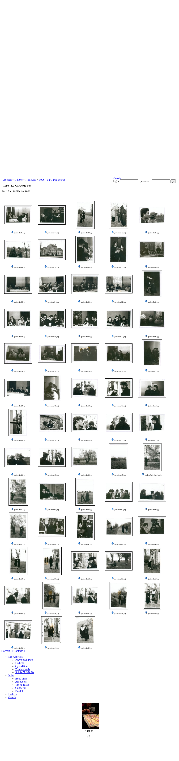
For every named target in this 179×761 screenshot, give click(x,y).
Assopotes (21, 681)
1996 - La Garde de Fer (52, 179)
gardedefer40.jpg (19, 267)
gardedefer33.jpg (86, 302)
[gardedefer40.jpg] (18, 249)
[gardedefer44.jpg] (52, 215)
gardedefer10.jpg (19, 475)
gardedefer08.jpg (86, 475)
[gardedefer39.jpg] (52, 249)
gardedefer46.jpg (53, 544)
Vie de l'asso (22, 684)
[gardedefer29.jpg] (52, 318)
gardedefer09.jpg (53, 475)
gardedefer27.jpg (120, 337)
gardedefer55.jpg (19, 613)
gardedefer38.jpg (86, 267)
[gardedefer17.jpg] (119, 388)
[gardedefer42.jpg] (118, 215)
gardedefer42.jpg (120, 233)
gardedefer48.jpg (120, 544)
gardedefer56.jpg (53, 613)
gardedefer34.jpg (53, 302)
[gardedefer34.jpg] (52, 284)
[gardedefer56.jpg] (51, 595)
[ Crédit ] (6, 650)
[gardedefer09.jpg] (52, 457)
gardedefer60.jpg (19, 648)
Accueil (7, 179)
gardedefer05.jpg (53, 510)
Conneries (20, 687)
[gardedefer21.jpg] (152, 353)
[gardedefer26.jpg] (152, 319)
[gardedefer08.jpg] (85, 457)
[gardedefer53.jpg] (119, 560)
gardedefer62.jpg (86, 648)
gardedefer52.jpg (86, 579)
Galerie (19, 179)
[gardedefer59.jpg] (152, 595)
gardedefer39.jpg (53, 267)
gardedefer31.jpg (153, 302)
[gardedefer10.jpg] (18, 457)
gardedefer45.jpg (19, 233)
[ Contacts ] (18, 650)
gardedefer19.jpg (53, 406)
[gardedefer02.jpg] (152, 491)
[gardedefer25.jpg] (18, 353)
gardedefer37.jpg (120, 267)
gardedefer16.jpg (153, 406)
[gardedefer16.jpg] (152, 388)
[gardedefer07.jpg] (118, 457)
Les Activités (15, 656)
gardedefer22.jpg (120, 371)
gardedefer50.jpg (19, 579)
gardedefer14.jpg (53, 440)
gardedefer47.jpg (86, 544)
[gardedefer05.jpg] (52, 492)
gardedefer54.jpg (153, 579)
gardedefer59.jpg (153, 613)
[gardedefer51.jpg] (52, 561)
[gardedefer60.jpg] (18, 630)
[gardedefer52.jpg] (85, 560)
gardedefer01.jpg (19, 544)
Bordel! (19, 691)
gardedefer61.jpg (53, 648)
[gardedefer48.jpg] (119, 526)
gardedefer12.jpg (120, 440)
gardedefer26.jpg (153, 337)
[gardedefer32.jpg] (119, 284)
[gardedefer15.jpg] (18, 422)
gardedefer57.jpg (86, 613)
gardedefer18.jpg (86, 406)
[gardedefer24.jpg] (52, 353)
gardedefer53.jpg (120, 579)
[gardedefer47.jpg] (85, 526)
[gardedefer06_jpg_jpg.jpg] (152, 457)
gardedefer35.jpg (19, 302)
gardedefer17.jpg (120, 406)
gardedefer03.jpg (120, 510)
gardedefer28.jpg (86, 337)
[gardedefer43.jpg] (85, 215)
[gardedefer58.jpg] (118, 595)
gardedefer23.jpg (86, 371)
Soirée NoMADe (24, 672)
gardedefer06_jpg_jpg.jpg (153, 475)
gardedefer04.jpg (86, 510)
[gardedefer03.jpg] (119, 492)
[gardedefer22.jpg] (119, 353)
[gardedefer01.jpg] (18, 526)
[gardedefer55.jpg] (18, 595)
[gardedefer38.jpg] (85, 249)
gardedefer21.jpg (153, 371)
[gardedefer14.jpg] (52, 422)
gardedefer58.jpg (120, 613)
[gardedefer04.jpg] (85, 492)
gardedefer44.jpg (53, 233)
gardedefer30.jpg (19, 337)
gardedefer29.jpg (53, 337)
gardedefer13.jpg (86, 440)
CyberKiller (21, 666)
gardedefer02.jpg (153, 510)
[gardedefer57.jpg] (85, 595)
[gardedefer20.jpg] (18, 388)
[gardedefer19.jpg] (51, 388)
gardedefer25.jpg (19, 371)
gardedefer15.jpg (19, 440)
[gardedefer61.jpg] (51, 630)
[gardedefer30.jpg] (18, 318)
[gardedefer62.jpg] (85, 630)
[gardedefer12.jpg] (119, 422)
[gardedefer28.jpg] (85, 318)
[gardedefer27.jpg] (119, 318)
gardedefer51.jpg (53, 579)
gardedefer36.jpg (153, 267)
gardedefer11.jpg (153, 440)
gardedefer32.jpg (120, 302)
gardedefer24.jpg (53, 371)
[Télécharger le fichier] (12, 233)
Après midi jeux (24, 659)
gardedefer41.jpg (153, 233)
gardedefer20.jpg (19, 406)
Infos (11, 675)
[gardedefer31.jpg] (152, 284)
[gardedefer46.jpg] (52, 526)
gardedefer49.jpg (153, 544)
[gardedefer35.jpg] (18, 284)
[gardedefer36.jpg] (152, 249)
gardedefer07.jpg (120, 475)
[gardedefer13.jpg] (85, 422)
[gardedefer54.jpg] (152, 561)
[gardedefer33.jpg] (85, 284)
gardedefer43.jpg (86, 233)
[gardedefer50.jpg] (18, 561)
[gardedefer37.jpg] (118, 249)
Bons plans (21, 678)
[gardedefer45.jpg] (18, 215)
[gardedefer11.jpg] (152, 422)
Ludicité (19, 663)
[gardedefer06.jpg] (18, 492)
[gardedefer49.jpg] (152, 526)
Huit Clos (30, 179)
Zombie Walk (22, 669)
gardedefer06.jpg (19, 510)
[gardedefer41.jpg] (152, 215)
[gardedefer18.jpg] (85, 388)
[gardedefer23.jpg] (85, 353)
